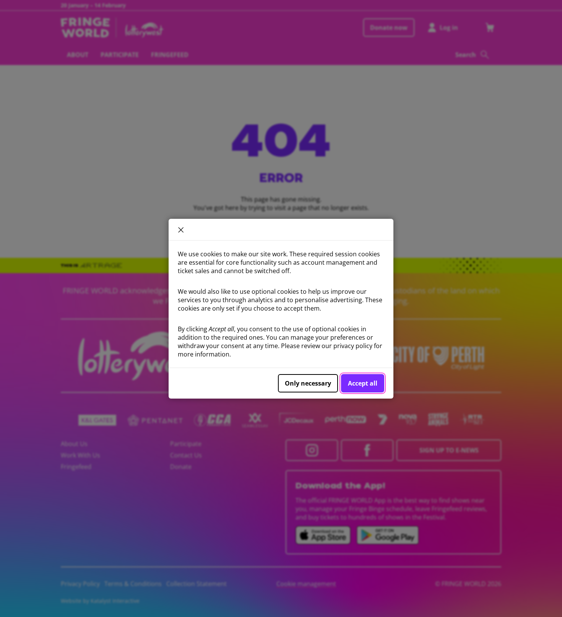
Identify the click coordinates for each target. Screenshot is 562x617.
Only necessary (308, 383)
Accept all (362, 383)
